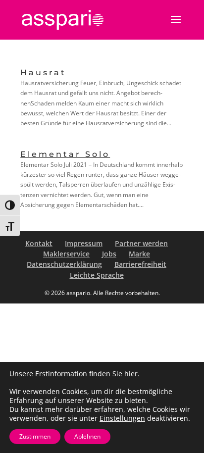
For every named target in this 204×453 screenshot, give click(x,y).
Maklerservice (66, 253)
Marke (139, 253)
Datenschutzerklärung (64, 264)
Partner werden (141, 243)
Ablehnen (87, 436)
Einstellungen (122, 418)
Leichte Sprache (97, 275)
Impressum (83, 243)
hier (131, 373)
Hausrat (43, 72)
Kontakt (38, 243)
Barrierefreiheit (140, 264)
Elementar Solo (65, 154)
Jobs (109, 253)
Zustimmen (35, 436)
